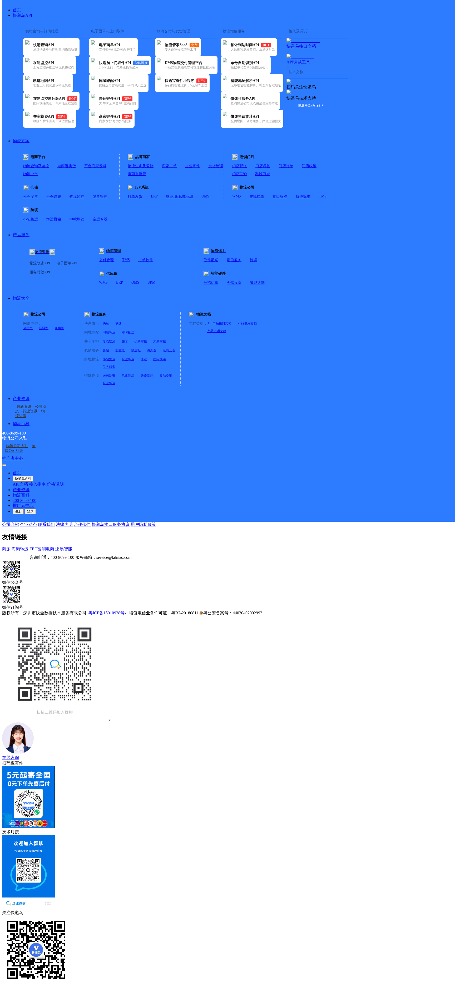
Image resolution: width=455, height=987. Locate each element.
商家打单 (169, 166)
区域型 (43, 328)
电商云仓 (169, 350)
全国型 (28, 328)
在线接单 (256, 197)
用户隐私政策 (143, 524)
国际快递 (159, 359)
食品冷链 (166, 375)
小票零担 (140, 341)
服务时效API (39, 272)
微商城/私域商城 (179, 197)
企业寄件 (192, 166)
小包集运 (30, 219)
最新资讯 (24, 406)
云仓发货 (30, 197)
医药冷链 (109, 375)
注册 (18, 511)
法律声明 (64, 524)
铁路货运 (147, 375)
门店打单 (286, 166)
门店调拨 (262, 166)
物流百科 (21, 423)
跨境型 (59, 328)
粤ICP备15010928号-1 (108, 613)
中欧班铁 (77, 219)
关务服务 (109, 367)
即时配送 (128, 332)
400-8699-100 (24, 500)
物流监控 (77, 197)
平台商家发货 (95, 166)
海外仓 (151, 350)
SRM (151, 282)
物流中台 (30, 174)
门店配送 (239, 166)
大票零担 (159, 341)
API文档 (20, 484)
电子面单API (67, 263)
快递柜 (136, 350)
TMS (323, 196)
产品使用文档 (247, 323)
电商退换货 (66, 166)
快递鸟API (22, 15)
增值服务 (234, 260)
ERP (154, 196)
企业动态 (28, 524)
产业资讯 (21, 398)
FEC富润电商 (41, 549)
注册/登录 (33, 458)
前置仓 (120, 350)
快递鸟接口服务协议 (111, 524)
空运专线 (100, 219)
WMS (236, 196)
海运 (144, 359)
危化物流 (128, 375)
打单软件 (145, 260)
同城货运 (109, 332)
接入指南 (37, 484)
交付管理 (106, 260)
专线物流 (109, 341)
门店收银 (309, 166)
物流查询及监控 (36, 166)
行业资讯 (30, 411)
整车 (125, 341)
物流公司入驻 (17, 446)
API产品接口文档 (219, 323)
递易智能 (63, 549)
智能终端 (257, 283)
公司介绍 (10, 524)
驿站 (106, 350)
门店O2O (239, 174)
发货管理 (215, 166)
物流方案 (21, 141)
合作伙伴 (82, 524)
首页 (17, 10)
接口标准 (280, 197)
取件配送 (211, 260)
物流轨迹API (39, 263)
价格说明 (55, 484)
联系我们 (46, 524)
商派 (6, 549)
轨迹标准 (303, 197)
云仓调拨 (53, 197)
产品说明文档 (216, 331)
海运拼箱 (53, 219)
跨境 (253, 260)
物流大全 (21, 298)
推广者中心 (13, 458)
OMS (205, 196)
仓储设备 (234, 283)
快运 (106, 323)
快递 (118, 323)
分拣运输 (211, 283)
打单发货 (135, 197)
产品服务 (21, 235)
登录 (30, 511)
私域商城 (262, 174)
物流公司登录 (20, 448)
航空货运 (128, 359)
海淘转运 (20, 549)
